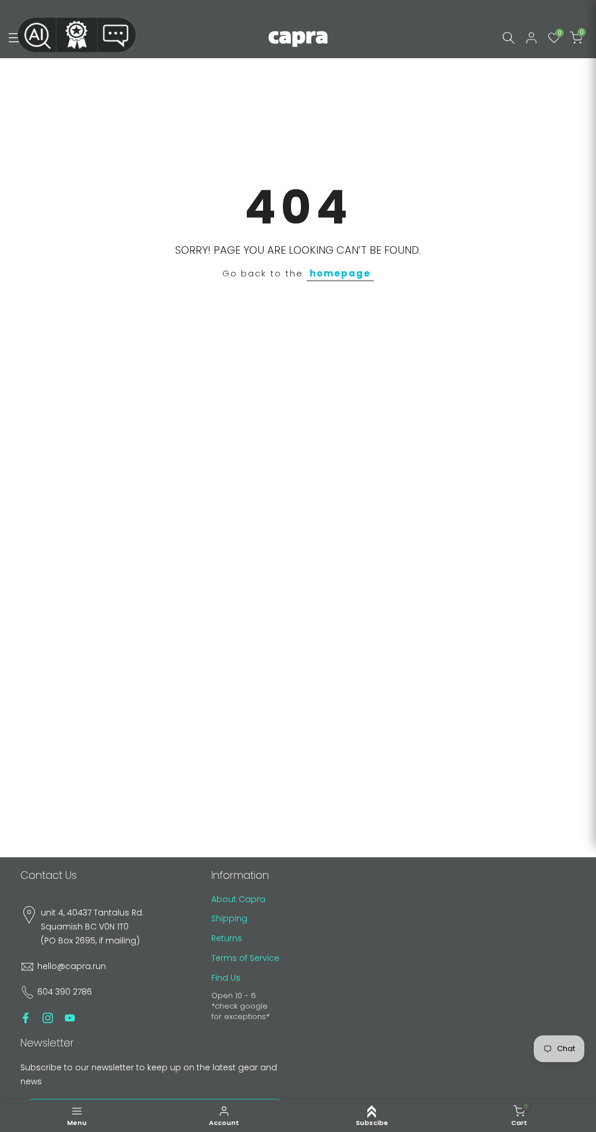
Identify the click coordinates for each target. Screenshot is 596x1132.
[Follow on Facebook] (25, 1018)
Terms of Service (245, 958)
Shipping (229, 918)
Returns (226, 938)
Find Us (225, 978)
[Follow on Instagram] (47, 1018)
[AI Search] (36, 34)
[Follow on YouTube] (70, 1018)
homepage (340, 273)
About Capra (238, 899)
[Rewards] (77, 34)
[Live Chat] (117, 34)
